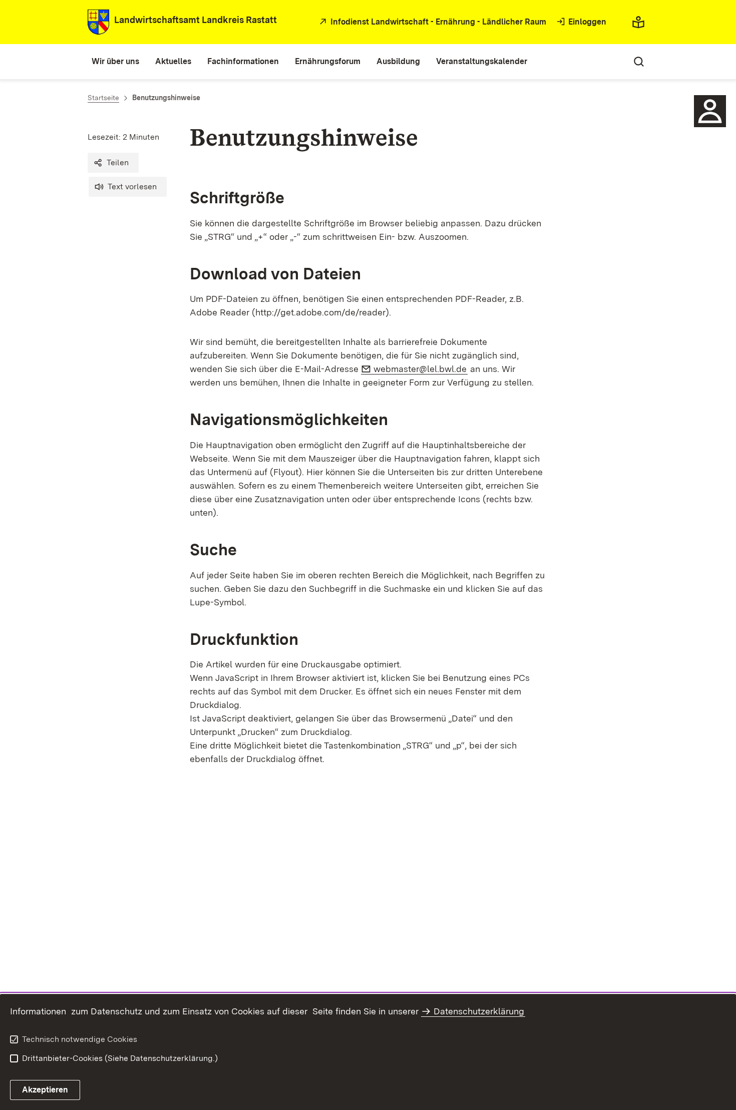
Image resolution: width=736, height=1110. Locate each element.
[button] (113, 163)
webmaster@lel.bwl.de (421, 368)
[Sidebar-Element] (710, 111)
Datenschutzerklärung (479, 1011)
